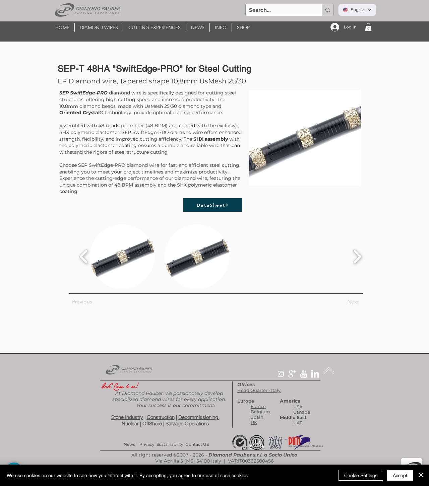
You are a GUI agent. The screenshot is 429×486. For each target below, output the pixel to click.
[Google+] (292, 374)
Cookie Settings (360, 475)
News (129, 444)
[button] (99, 27)
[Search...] (327, 10)
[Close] (421, 475)
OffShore (152, 423)
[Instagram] (281, 374)
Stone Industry (127, 417)
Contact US (197, 444)
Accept (400, 475)
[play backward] (83, 256)
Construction (161, 417)
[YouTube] (304, 374)
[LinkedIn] (315, 374)
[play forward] (357, 256)
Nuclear (130, 423)
